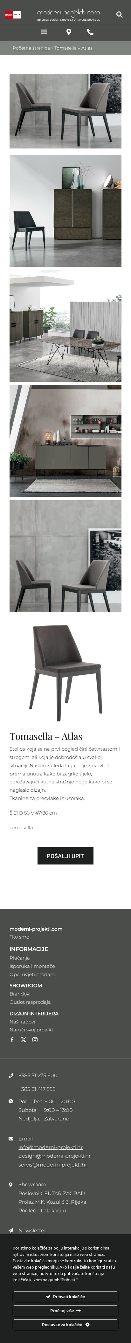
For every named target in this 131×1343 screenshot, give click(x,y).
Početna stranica (31, 48)
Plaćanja (20, 958)
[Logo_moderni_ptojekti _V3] (68, 10)
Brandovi (20, 994)
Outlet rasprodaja (30, 1002)
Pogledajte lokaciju (42, 1211)
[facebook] (12, 1039)
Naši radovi (22, 1022)
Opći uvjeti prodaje (32, 974)
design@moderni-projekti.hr (54, 1156)
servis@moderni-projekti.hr (52, 1165)
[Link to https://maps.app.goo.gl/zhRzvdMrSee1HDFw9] (68, 32)
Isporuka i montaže (32, 966)
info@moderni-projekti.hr (50, 1147)
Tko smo (19, 937)
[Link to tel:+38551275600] (90, 32)
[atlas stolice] (65, 76)
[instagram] (35, 1039)
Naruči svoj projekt (31, 1030)
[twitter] (23, 1039)
